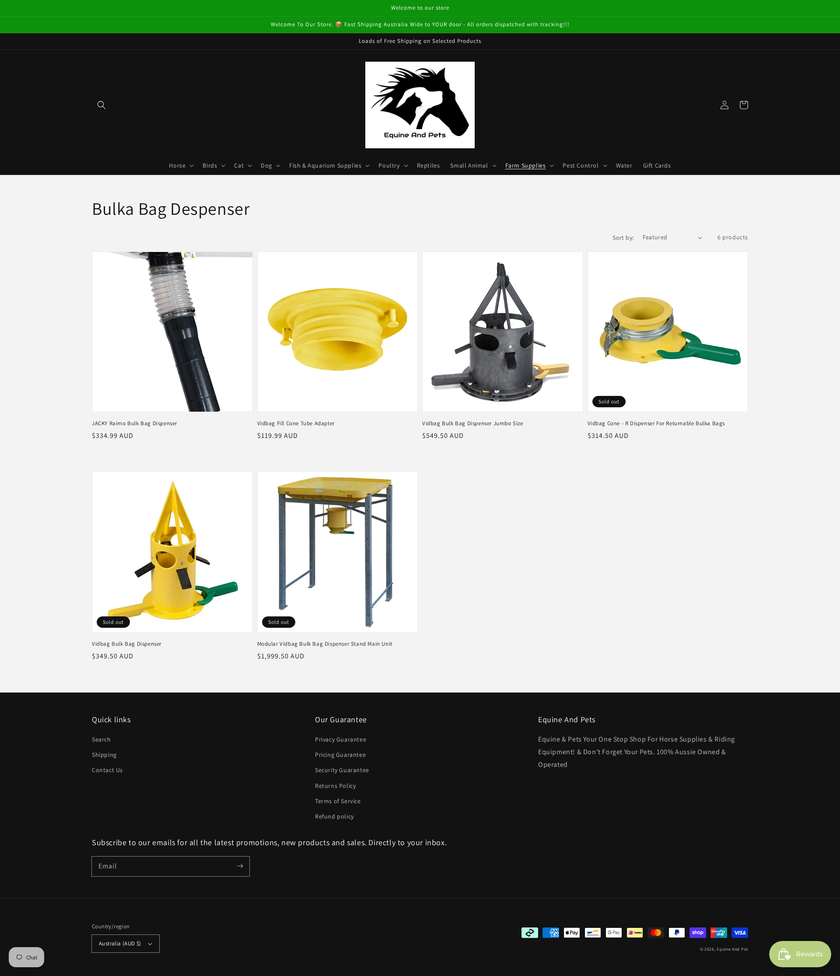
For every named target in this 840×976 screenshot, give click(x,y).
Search (101, 739)
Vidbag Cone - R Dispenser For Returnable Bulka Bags (656, 423)
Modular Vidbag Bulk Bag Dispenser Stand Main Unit (324, 643)
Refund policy (334, 816)
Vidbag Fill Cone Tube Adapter (296, 423)
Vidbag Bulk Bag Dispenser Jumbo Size (472, 423)
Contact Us (107, 770)
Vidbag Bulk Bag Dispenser (126, 643)
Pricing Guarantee (340, 755)
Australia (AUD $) (120, 943)
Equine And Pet (732, 949)
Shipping (104, 755)
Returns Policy (335, 786)
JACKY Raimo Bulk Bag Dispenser (134, 423)
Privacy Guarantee (340, 739)
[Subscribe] (239, 866)
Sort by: (623, 237)
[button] (101, 105)
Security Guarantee (342, 770)
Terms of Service (338, 801)
